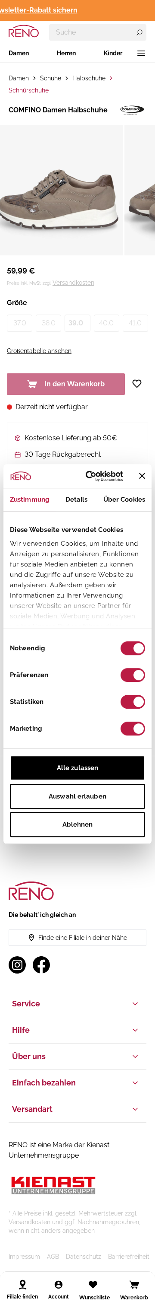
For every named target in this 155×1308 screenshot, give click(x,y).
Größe (17, 303)
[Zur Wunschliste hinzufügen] (140, 383)
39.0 (75, 323)
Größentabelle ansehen (39, 350)
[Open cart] (134, 1284)
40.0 (106, 323)
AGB (53, 1256)
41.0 (135, 323)
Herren (66, 53)
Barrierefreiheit (128, 1256)
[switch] (133, 675)
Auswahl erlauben (77, 796)
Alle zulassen (77, 768)
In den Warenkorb (74, 384)
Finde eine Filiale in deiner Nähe (82, 937)
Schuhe (50, 78)
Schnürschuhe (29, 90)
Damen (19, 53)
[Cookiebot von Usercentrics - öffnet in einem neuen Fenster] (91, 476)
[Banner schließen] (142, 476)
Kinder (113, 53)
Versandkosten (73, 282)
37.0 (19, 323)
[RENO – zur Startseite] (24, 31)
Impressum (24, 1256)
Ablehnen (77, 824)
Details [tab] (76, 499)
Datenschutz (83, 1256)
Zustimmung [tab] (30, 499)
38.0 (49, 323)
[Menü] (141, 53)
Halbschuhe (88, 78)
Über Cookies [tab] (124, 499)
